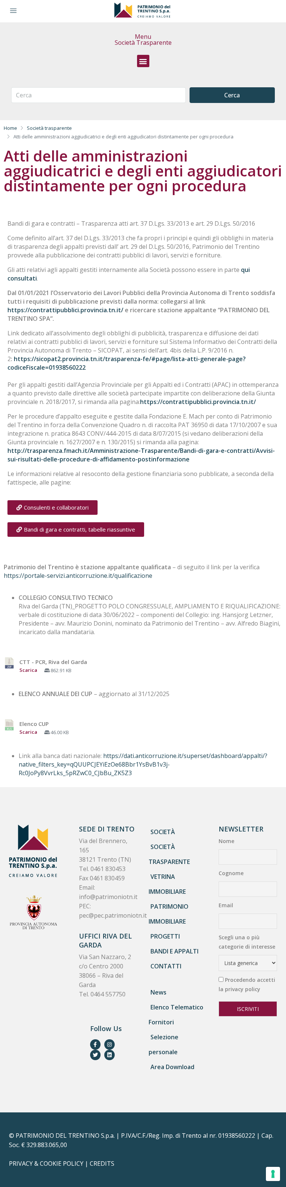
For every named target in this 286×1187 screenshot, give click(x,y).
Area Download (172, 1067)
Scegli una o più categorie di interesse (247, 942)
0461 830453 (107, 869)
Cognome (231, 873)
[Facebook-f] (95, 1044)
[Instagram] (109, 1044)
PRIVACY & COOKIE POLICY (46, 1163)
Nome (226, 841)
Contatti (165, 966)
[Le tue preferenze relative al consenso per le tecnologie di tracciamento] (273, 1174)
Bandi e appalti (174, 951)
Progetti (165, 936)
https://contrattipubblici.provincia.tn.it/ (65, 310)
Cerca (232, 95)
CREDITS (102, 1163)
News (158, 992)
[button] (143, 61)
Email (226, 905)
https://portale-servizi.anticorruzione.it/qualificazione (78, 575)
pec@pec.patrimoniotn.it (113, 915)
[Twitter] (95, 1055)
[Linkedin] (109, 1055)
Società (162, 832)
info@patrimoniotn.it (108, 897)
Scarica (28, 670)
